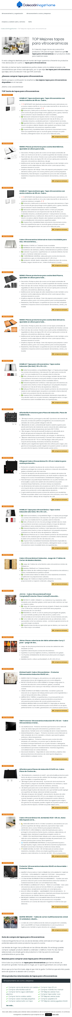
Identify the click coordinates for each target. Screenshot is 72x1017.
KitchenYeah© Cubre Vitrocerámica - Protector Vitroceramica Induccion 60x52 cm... (39, 673)
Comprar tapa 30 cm (49, 987)
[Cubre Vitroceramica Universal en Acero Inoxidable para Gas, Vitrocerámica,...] (11, 244)
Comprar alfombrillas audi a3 (20, 990)
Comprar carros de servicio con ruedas (23, 987)
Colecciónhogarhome (9, 29)
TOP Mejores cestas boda (50, 996)
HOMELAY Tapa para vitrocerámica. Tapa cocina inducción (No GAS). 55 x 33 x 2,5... (39, 511)
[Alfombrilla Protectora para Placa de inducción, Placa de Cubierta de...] (11, 419)
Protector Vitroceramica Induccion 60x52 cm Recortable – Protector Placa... (43, 867)
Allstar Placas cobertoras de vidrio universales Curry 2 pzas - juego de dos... (42, 641)
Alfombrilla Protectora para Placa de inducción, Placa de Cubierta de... (43, 414)
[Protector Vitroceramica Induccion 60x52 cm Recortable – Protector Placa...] (11, 872)
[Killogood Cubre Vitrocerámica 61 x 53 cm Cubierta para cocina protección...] (11, 467)
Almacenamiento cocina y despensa (39, 13)
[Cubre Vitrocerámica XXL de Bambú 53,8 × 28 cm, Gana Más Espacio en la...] (11, 824)
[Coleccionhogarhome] (36, 4)
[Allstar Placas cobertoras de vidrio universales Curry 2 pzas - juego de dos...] (11, 646)
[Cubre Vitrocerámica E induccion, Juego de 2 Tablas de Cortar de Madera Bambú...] (11, 564)
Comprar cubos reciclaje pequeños (22, 999)
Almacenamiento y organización (12, 13)
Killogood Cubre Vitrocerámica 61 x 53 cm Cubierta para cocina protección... (42, 462)
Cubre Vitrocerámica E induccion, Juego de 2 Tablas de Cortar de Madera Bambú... (42, 559)
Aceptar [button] (48, 1014)
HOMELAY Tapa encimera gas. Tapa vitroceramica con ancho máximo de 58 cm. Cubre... (42, 99)
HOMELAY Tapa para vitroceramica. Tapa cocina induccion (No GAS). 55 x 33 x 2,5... (39, 365)
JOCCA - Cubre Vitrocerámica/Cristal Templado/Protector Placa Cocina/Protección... (39, 595)
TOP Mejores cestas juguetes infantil (54, 1001)
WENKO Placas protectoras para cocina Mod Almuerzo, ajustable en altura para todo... (42, 321)
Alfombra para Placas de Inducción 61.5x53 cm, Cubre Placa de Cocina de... (41, 770)
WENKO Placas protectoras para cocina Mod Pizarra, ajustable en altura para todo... (41, 276)
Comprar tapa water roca (50, 994)
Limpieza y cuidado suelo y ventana (13, 22)
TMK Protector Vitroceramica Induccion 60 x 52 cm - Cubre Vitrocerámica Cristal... (43, 722)
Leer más (55, 1014)
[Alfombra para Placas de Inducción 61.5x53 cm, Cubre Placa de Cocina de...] (11, 775)
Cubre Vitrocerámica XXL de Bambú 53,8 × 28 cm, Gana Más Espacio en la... (42, 819)
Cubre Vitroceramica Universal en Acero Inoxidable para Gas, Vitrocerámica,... (43, 241)
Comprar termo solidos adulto (20, 996)
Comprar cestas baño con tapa (21, 1001)
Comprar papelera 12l (49, 999)
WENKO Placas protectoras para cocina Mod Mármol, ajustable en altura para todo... (41, 148)
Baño (30, 22)
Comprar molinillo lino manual (52, 990)
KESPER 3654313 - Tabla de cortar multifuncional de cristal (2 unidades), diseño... (43, 918)
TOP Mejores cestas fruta (50, 992)
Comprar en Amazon (60, 136)
